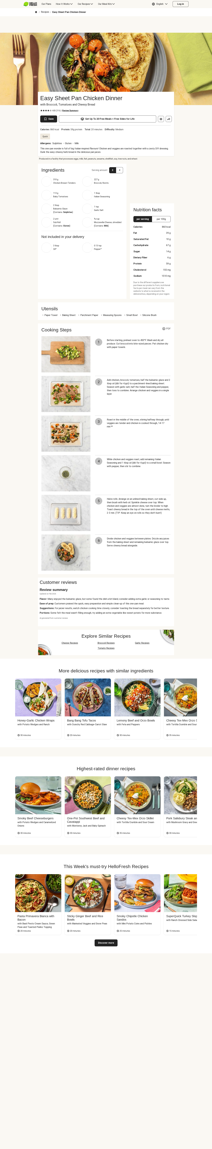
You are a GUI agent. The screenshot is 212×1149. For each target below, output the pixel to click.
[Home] (36, 12)
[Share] (169, 119)
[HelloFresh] (30, 4)
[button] (160, 4)
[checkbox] (41, 110)
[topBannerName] (106, 24)
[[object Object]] (161, 119)
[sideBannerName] (152, 182)
